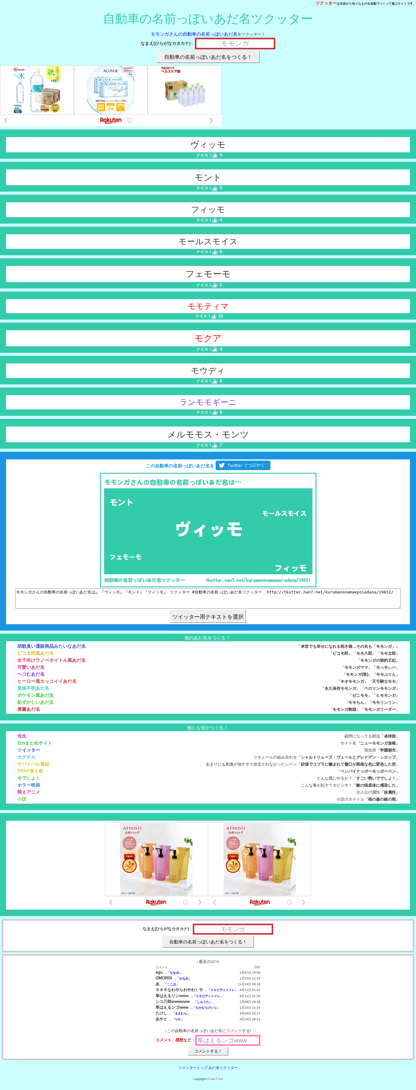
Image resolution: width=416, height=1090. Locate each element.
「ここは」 (171, 984)
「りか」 (178, 1019)
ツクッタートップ (193, 1068)
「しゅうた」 (203, 1001)
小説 (21, 799)
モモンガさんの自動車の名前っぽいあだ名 (194, 34)
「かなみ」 (184, 978)
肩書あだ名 (28, 709)
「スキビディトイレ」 (222, 990)
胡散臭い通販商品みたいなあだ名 (51, 646)
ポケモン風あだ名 (35, 695)
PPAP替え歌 (30, 770)
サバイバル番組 (33, 763)
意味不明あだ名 (33, 688)
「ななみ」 (174, 972)
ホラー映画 (28, 784)
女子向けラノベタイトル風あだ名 (51, 660)
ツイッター (28, 749)
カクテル (26, 756)
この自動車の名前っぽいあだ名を (179, 465)
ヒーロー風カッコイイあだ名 (47, 681)
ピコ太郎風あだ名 (35, 653)
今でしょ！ (28, 777)
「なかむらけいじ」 (206, 1007)
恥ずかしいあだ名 (35, 702)
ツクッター (326, 3)
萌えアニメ (28, 791)
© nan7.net (215, 1079)
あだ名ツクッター (223, 1068)
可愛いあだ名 (31, 667)
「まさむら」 (181, 1013)
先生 (21, 735)
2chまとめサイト (34, 742)
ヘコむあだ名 (31, 674)
